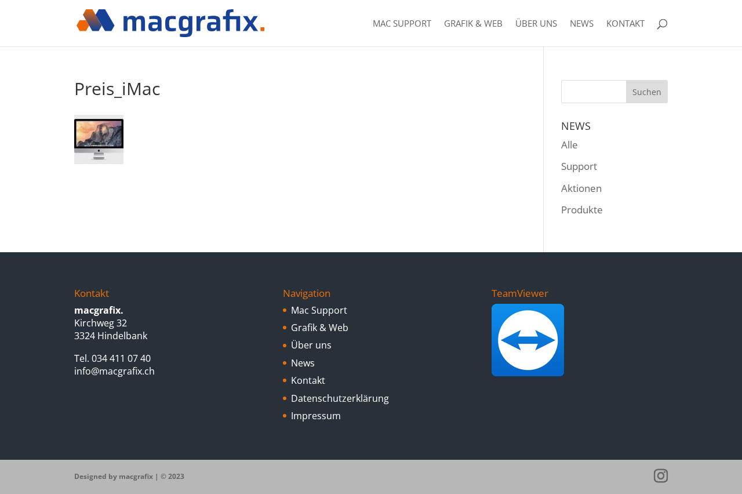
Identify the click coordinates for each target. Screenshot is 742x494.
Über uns (536, 24)
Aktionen (581, 188)
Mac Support (402, 24)
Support (579, 166)
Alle (569, 144)
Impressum (316, 415)
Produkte (582, 209)
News (582, 24)
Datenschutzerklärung (340, 398)
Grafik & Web (473, 24)
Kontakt (625, 24)
